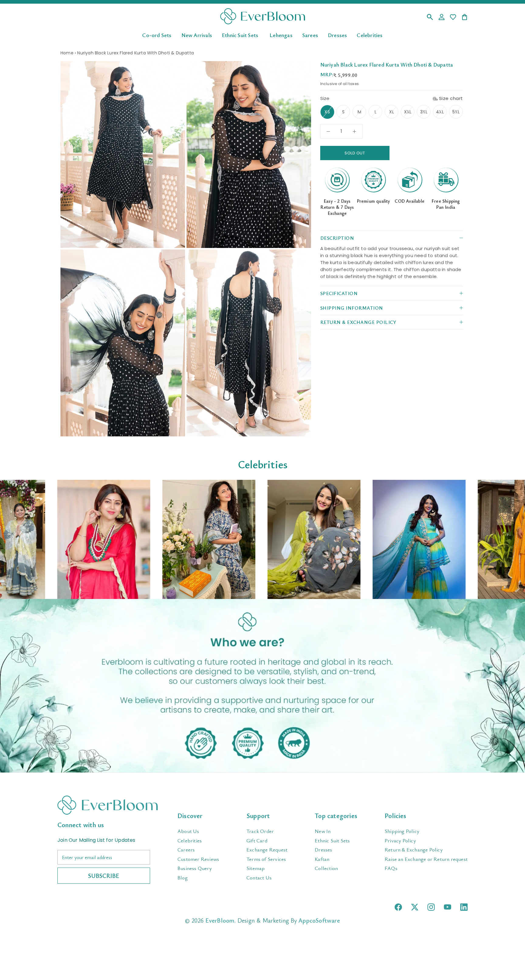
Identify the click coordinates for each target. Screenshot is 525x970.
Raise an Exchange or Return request (426, 858)
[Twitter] (414, 907)
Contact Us (259, 877)
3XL (423, 112)
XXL (408, 112)
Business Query (194, 868)
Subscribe (103, 876)
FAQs (391, 868)
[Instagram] (431, 907)
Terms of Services (266, 858)
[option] (110, 539)
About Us (188, 830)
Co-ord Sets (156, 35)
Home (67, 53)
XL (391, 112)
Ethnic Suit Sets (240, 35)
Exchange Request (266, 849)
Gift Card (256, 840)
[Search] (430, 17)
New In (323, 830)
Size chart (451, 98)
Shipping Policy (402, 830)
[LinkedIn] (464, 907)
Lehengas (281, 35)
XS (327, 112)
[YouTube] (447, 907)
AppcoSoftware (319, 920)
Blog (182, 877)
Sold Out (355, 153)
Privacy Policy (400, 840)
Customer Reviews (198, 858)
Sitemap (255, 868)
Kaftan (322, 858)
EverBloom (220, 920)
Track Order (260, 830)
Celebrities (370, 35)
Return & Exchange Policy (414, 849)
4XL (440, 112)
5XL (456, 112)
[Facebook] (398, 907)
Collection (326, 868)
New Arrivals (196, 35)
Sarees (310, 35)
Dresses (337, 35)
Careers (186, 849)
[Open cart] (465, 17)
